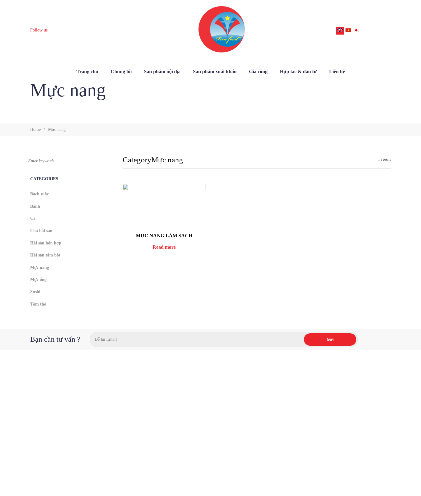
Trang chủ (87, 71)
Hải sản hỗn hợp (45, 243)
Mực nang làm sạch (164, 235)
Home (35, 129)
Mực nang (39, 267)
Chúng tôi (121, 71)
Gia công (258, 71)
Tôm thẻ (38, 304)
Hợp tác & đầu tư (298, 71)
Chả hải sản (41, 230)
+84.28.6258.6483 (279, 427)
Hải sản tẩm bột (45, 255)
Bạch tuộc (39, 194)
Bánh (35, 206)
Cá (32, 218)
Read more (164, 247)
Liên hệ (337, 71)
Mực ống (38, 279)
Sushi (35, 292)
